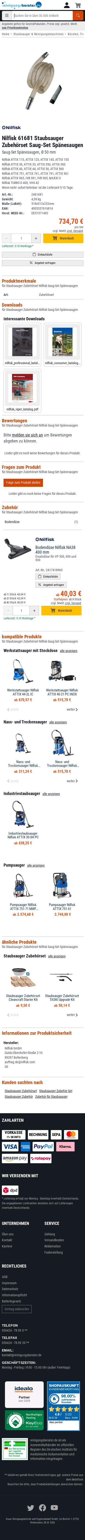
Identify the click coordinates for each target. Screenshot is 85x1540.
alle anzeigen (68, 651)
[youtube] (54, 1507)
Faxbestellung (53, 1252)
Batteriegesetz (11, 1301)
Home (5, 34)
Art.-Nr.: (7, 194)
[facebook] (42, 1507)
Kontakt (7, 1240)
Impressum (9, 1283)
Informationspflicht (14, 1295)
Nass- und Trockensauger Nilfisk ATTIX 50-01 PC (62, 766)
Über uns (8, 1234)
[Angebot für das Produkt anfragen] (42, 263)
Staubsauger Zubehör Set (55, 1091)
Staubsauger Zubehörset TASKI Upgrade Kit (62, 998)
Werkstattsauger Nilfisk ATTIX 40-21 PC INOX (62, 692)
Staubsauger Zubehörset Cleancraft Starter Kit (23, 998)
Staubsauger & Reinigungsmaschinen (38, 34)
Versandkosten (54, 1240)
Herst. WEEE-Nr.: (13, 213)
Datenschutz (10, 1289)
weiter (71, 709)
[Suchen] (78, 15)
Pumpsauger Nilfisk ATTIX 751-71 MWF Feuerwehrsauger (23, 909)
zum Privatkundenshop (15, 27)
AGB (5, 1277)
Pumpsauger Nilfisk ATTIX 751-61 (62, 907)
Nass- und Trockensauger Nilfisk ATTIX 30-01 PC (23, 766)
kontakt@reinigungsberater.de (22, 1355)
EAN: (5, 208)
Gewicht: (7, 199)
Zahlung (49, 1234)
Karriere (7, 1246)
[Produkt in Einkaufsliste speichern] (42, 255)
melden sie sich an (27, 435)
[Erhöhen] (36, 238)
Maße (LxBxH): (12, 204)
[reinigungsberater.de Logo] (22, 5)
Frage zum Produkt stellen (23, 482)
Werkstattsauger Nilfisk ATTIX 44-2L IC (23, 692)
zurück (14, 709)
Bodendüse (12, 522)
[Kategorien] (7, 15)
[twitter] (30, 1507)
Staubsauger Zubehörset (21, 1091)
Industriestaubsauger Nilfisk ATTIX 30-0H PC (23, 835)
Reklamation (52, 1246)
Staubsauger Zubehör (19, 1097)
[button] (67, 5)
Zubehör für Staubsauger (51, 1097)
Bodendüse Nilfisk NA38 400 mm (55, 550)
